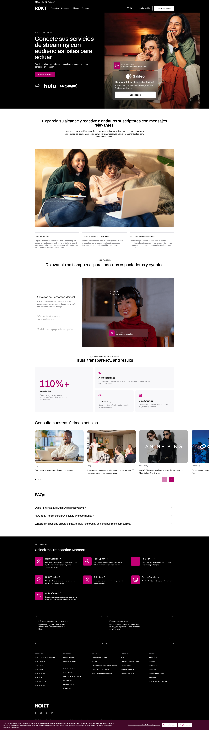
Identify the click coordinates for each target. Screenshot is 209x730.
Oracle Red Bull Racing (158, 681)
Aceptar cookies (185, 725)
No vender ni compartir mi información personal (103, 720)
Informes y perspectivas (130, 661)
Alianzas (152, 677)
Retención (67, 688)
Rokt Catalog (40, 661)
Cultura (152, 661)
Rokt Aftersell (40, 685)
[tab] (56, 301)
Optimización (68, 684)
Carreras (152, 669)
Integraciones (126, 665)
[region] (104, 725)
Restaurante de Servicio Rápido (104, 665)
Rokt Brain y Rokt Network (45, 657)
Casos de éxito (69, 657)
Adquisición (67, 672)
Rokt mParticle (40, 681)
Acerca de (153, 657)
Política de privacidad (77, 720)
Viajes (94, 661)
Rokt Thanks (40, 673)
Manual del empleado (157, 673)
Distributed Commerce (72, 676)
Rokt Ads (38, 677)
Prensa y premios (127, 673)
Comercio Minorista (99, 657)
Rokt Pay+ (39, 669)
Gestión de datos (127, 669)
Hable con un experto (45, 74)
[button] (54, 8)
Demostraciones (69, 661)
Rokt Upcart (39, 665)
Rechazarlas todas (169, 725)
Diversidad (153, 665)
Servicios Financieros (100, 669)
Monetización (68, 680)
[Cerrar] (205, 725)
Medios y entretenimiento (102, 673)
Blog (122, 657)
